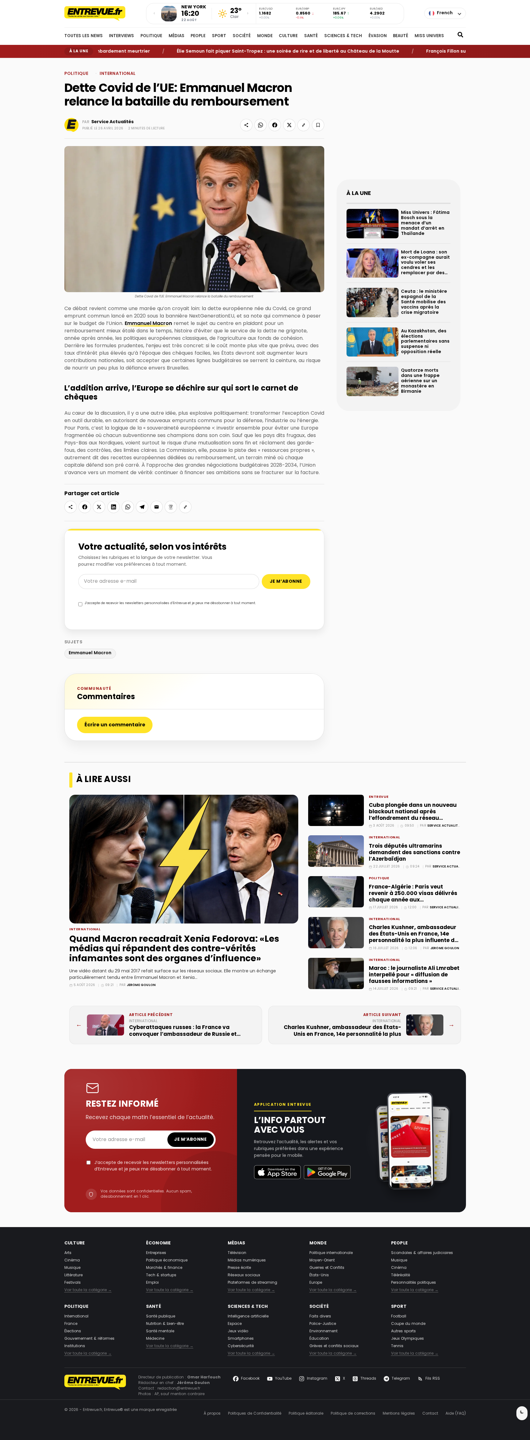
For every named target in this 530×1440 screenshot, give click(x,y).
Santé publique (160, 1316)
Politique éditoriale (306, 1413)
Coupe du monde (408, 1324)
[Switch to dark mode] (522, 1413)
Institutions (74, 1346)
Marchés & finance (164, 1268)
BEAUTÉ (400, 36)
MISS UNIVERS (429, 36)
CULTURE (288, 36)
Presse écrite (239, 1268)
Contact (430, 1413)
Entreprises (156, 1253)
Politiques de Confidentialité (254, 1413)
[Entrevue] (101, 13)
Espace (235, 1324)
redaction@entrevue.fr (178, 1389)
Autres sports (403, 1331)
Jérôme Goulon (141, 985)
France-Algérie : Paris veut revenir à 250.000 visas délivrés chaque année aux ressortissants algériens (413, 897)
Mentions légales (399, 1413)
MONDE (265, 36)
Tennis (397, 1346)
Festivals (72, 1283)
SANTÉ (311, 36)
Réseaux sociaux (244, 1275)
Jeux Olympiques (407, 1339)
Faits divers (320, 1316)
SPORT (219, 36)
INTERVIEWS (121, 36)
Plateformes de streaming (252, 1283)
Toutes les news (83, 36)
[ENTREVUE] (95, 1386)
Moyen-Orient (322, 1260)
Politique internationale (331, 1253)
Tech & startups (161, 1275)
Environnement (323, 1331)
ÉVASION (377, 36)
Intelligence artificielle (248, 1316)
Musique (72, 1268)
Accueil (70, 63)
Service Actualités (112, 122)
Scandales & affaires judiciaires (422, 1253)
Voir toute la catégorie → (88, 1290)
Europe (315, 1283)
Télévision (237, 1253)
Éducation (319, 1339)
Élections (72, 1331)
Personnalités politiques (413, 1283)
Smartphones (241, 1339)
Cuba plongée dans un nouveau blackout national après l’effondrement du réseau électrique (413, 815)
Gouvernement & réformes (89, 1339)
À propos (212, 1413)
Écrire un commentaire (114, 725)
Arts (67, 1253)
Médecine (155, 1339)
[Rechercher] (460, 36)
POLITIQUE (151, 36)
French (445, 13)
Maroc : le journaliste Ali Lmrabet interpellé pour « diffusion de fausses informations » (414, 975)
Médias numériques (247, 1260)
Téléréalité (400, 1275)
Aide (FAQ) (456, 1413)
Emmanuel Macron (148, 324)
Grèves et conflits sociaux (334, 1346)
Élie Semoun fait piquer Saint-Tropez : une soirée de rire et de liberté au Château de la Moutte (260, 51)
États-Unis (319, 1275)
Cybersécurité (241, 1346)
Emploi (152, 1283)
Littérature (73, 1275)
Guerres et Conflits (326, 1268)
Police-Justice (322, 1324)
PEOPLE (198, 36)
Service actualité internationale (458, 825)
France (70, 1324)
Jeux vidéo (238, 1331)
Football (398, 1316)
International (106, 63)
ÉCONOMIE (158, 1243)
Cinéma (72, 1260)
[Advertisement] (398, 123)
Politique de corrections (353, 1413)
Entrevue (379, 797)
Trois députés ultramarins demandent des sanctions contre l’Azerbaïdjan (414, 853)
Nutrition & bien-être (165, 1324)
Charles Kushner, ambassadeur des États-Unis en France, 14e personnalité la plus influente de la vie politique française (413, 937)
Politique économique (166, 1260)
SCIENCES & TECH (343, 36)
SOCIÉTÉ (242, 36)
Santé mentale (160, 1331)
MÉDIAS (176, 36)
